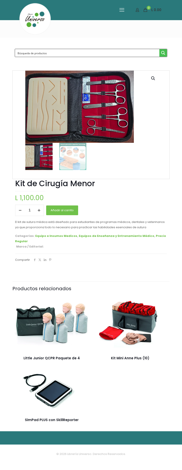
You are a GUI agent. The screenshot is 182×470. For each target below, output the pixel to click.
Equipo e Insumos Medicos (56, 236)
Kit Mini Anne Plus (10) (130, 358)
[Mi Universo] (35, 19)
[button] (153, 78)
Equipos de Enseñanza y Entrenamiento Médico (116, 236)
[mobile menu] (122, 10)
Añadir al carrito (62, 210)
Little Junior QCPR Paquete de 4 (52, 358)
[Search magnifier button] (163, 53)
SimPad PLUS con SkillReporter (52, 420)
